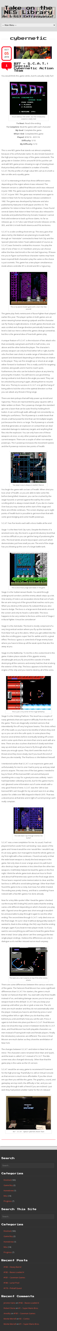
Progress (8, 1201)
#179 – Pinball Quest (13, 1288)
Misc (6, 1195)
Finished (7, 1180)
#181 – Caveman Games (14, 1277)
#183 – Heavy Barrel (12, 1267)
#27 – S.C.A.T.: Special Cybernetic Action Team (34, 67)
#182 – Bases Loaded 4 (14, 1272)
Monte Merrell (10, 1318)
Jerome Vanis (9, 1303)
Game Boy (8, 1185)
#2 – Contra (24, 1318)
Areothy (7, 1313)
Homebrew (8, 1190)
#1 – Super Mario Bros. (28, 1308)
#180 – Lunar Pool (11, 1282)
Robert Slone (9, 1308)
